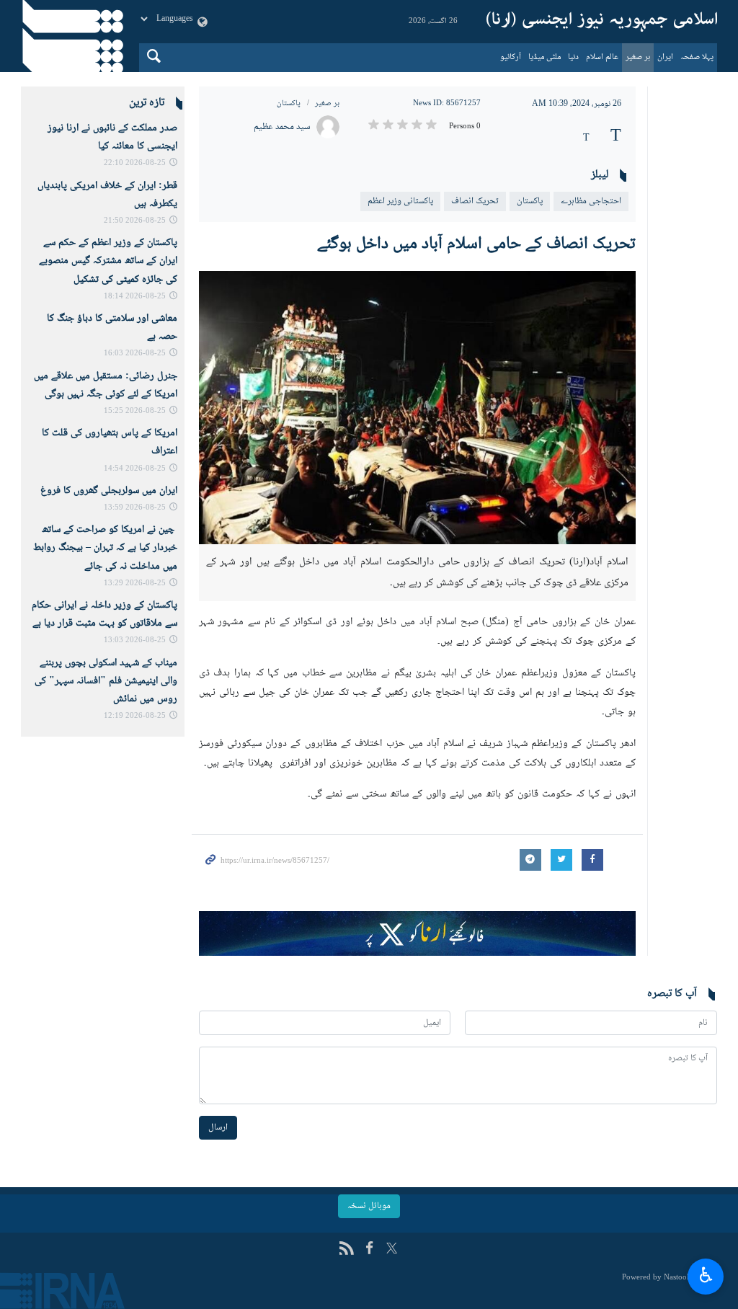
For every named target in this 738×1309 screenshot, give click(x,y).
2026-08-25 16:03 (135, 353)
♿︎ (706, 1274)
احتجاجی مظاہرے (591, 201)
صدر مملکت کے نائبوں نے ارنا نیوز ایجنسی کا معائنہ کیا (112, 137)
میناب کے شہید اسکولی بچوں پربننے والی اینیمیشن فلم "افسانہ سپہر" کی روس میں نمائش (106, 681)
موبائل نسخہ (369, 1206)
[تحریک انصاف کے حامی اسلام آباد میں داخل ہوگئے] (417, 407)
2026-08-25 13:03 (135, 640)
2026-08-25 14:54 (135, 469)
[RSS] (346, 1249)
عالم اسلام (602, 57)
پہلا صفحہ (696, 57)
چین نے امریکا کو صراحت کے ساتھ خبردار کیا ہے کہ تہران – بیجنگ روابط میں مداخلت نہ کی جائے (105, 547)
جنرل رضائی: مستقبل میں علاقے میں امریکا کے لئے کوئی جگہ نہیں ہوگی (105, 385)
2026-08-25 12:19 (135, 716)
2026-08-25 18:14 (135, 296)
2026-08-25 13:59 (135, 508)
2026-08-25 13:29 (135, 583)
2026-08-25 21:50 (135, 221)
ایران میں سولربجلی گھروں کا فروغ (108, 491)
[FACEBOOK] (369, 1249)
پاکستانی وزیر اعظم (400, 201)
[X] (391, 1249)
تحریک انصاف (475, 201)
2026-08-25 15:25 (135, 411)
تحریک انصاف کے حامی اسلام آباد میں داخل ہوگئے (476, 244)
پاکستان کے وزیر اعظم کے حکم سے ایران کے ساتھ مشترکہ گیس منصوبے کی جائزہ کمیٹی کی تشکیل (108, 261)
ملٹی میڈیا (544, 57)
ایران (665, 57)
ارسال (218, 1127)
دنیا (573, 57)
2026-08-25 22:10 (135, 163)
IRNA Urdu (601, 21)
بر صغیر (638, 57)
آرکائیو (510, 57)
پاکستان (289, 103)
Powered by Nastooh (656, 1277)
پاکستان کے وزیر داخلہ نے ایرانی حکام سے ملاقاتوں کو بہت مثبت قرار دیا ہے (104, 614)
